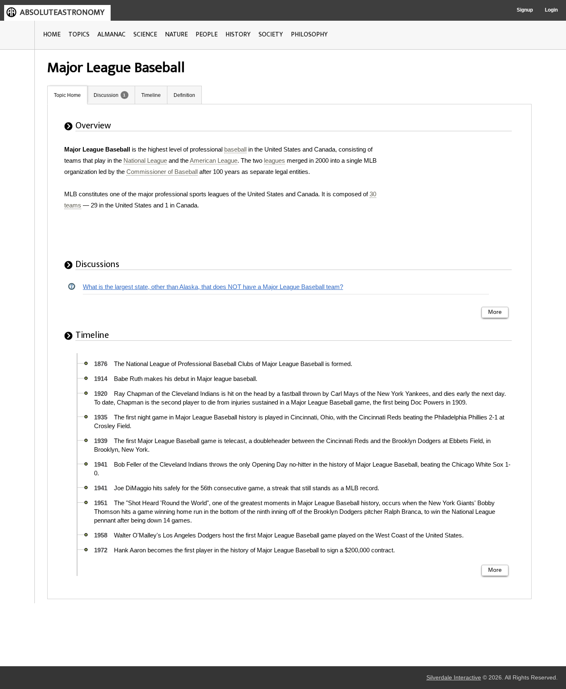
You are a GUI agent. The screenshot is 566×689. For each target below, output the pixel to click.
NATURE (176, 34)
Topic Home (67, 95)
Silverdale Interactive (453, 678)
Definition (184, 95)
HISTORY (238, 34)
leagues (274, 160)
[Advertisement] (456, 195)
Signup (525, 10)
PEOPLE (207, 34)
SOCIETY (271, 34)
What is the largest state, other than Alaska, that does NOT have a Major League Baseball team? (213, 286)
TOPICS (78, 34)
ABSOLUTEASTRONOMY (62, 12)
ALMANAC (111, 34)
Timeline (151, 95)
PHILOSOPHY (309, 34)
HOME (51, 34)
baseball (235, 149)
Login (551, 10)
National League (145, 160)
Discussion (106, 95)
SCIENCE (145, 34)
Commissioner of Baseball (162, 171)
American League (213, 160)
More (495, 312)
